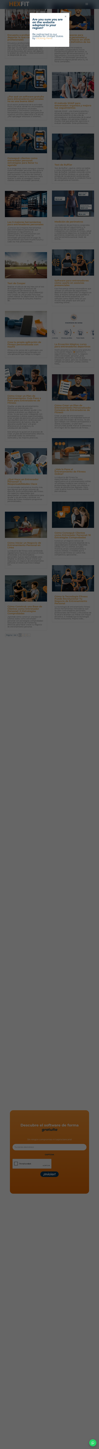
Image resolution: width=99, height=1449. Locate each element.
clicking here (44, 38)
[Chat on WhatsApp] (92, 1442)
